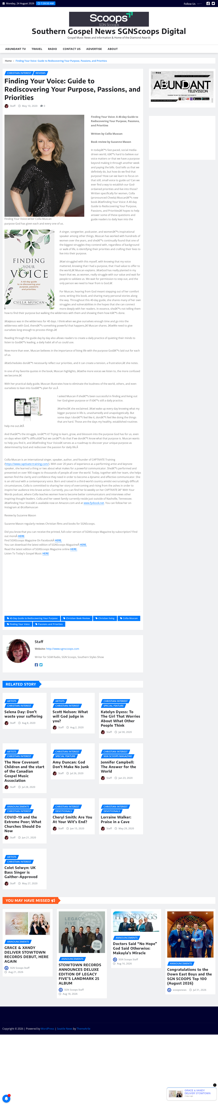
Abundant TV (15, 49)
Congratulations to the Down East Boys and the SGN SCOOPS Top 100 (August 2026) (189, 976)
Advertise (94, 49)
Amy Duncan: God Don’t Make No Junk (71, 764)
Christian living (106, 618)
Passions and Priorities (50, 624)
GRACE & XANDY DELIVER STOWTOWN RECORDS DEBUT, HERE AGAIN (26, 954)
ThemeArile (83, 1028)
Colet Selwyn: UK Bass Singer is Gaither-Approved (21, 872)
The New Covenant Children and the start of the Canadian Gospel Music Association (24, 771)
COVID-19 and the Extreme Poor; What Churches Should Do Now (22, 824)
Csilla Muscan (130, 618)
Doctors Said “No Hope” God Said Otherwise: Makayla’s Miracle (135, 948)
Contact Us (72, 49)
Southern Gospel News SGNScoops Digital (109, 31)
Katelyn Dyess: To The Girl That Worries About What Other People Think (120, 718)
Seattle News (64, 1028)
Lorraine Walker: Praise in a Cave (116, 819)
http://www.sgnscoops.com (62, 649)
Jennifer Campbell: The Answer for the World (118, 766)
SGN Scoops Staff (19, 967)
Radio (52, 49)
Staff (12, 105)
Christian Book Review (78, 618)
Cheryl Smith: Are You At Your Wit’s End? (72, 819)
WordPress (47, 1028)
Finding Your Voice (20, 624)
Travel (37, 49)
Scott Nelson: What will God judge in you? (70, 716)
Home (8, 60)
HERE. (58, 540)
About (113, 49)
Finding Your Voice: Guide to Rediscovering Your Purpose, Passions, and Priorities (61, 60)
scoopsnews (179, 989)
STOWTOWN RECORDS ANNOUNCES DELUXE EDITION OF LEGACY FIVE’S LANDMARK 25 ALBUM (80, 974)
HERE (21, 536)
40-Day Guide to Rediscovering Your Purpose (34, 618)
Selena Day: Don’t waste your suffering (23, 714)
